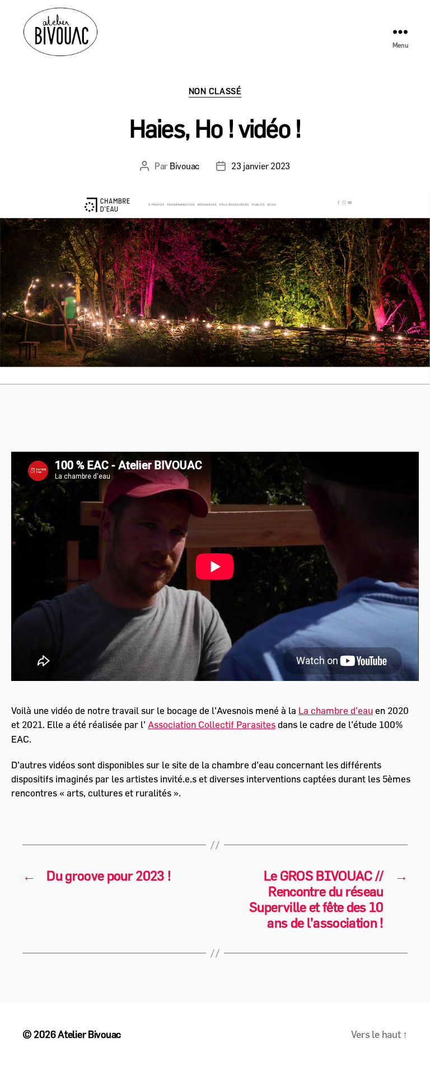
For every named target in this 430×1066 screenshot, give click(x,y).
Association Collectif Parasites (211, 724)
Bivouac (184, 166)
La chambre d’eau (335, 710)
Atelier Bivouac (89, 1034)
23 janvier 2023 (260, 166)
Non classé (215, 91)
